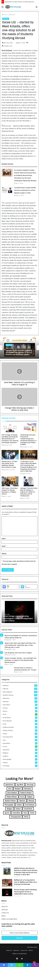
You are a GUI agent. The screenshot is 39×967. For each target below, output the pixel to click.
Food (4, 724)
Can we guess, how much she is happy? (18, 653)
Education (12, 14)
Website (4, 553)
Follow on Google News (9, 919)
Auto (4, 740)
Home (5, 14)
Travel (5, 746)
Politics (5, 762)
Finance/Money (8, 730)
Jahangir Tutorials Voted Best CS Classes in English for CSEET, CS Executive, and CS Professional (28, 492)
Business (6, 685)
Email (4, 546)
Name (4, 538)
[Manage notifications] (34, 962)
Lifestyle (5, 688)
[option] (19, 348)
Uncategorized (8, 737)
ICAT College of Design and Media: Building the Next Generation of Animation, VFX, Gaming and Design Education (10, 438)
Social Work (7, 717)
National (5, 701)
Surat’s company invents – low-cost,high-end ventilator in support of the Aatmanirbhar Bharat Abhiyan (20, 660)
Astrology (6, 766)
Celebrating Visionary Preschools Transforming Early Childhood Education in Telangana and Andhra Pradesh (28, 439)
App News (6, 749)
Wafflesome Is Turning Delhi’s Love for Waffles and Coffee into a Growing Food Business (25, 882)
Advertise (5, 909)
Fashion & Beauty (8, 727)
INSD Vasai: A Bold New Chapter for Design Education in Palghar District (9, 491)
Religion (5, 753)
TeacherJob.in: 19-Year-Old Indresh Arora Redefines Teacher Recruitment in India (10, 464)
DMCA (4, 916)
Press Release (7, 721)
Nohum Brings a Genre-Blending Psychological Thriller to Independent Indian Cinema (25, 892)
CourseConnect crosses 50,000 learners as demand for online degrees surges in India (25, 190)
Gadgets (5, 756)
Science (5, 708)
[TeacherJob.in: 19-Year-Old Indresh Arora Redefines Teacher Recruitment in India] (10, 455)
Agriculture (6, 743)
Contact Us (5, 913)
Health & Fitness (8, 695)
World (5, 733)
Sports (5, 711)
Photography (7, 759)
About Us (5, 906)
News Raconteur (8, 42)
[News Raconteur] (13, 7)
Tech (4, 714)
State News (6, 705)
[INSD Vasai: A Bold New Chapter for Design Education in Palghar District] (10, 481)
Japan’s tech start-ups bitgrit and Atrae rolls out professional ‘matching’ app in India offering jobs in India (20, 645)
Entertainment (7, 692)
